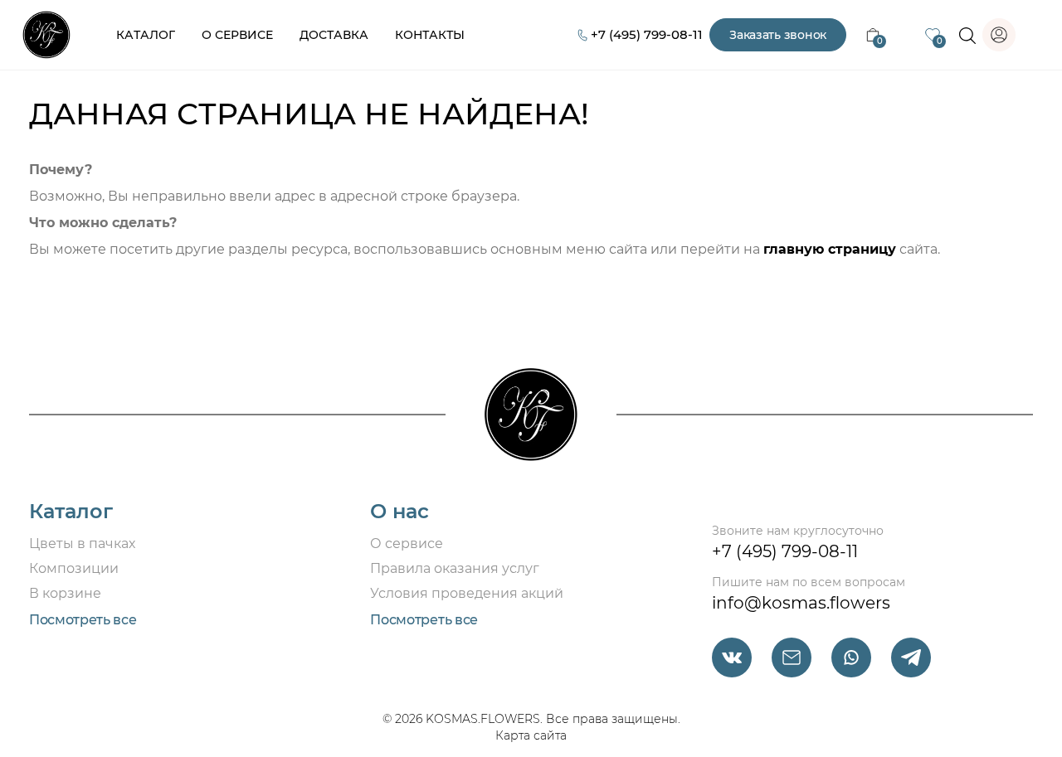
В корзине (65, 593)
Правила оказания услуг (454, 568)
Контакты (430, 34)
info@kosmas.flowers (801, 602)
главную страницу (829, 249)
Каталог (145, 34)
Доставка (334, 34)
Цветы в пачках (82, 543)
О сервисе (237, 34)
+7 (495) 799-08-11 (647, 34)
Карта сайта (531, 735)
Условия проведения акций (466, 593)
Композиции (74, 568)
